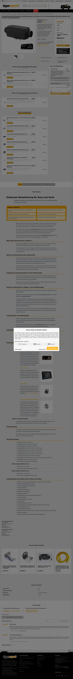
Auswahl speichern (42, 349)
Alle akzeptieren (52, 348)
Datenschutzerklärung (19, 341)
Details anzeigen (18, 349)
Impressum (26, 341)
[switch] (20, 344)
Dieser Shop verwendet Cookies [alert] (36, 330)
